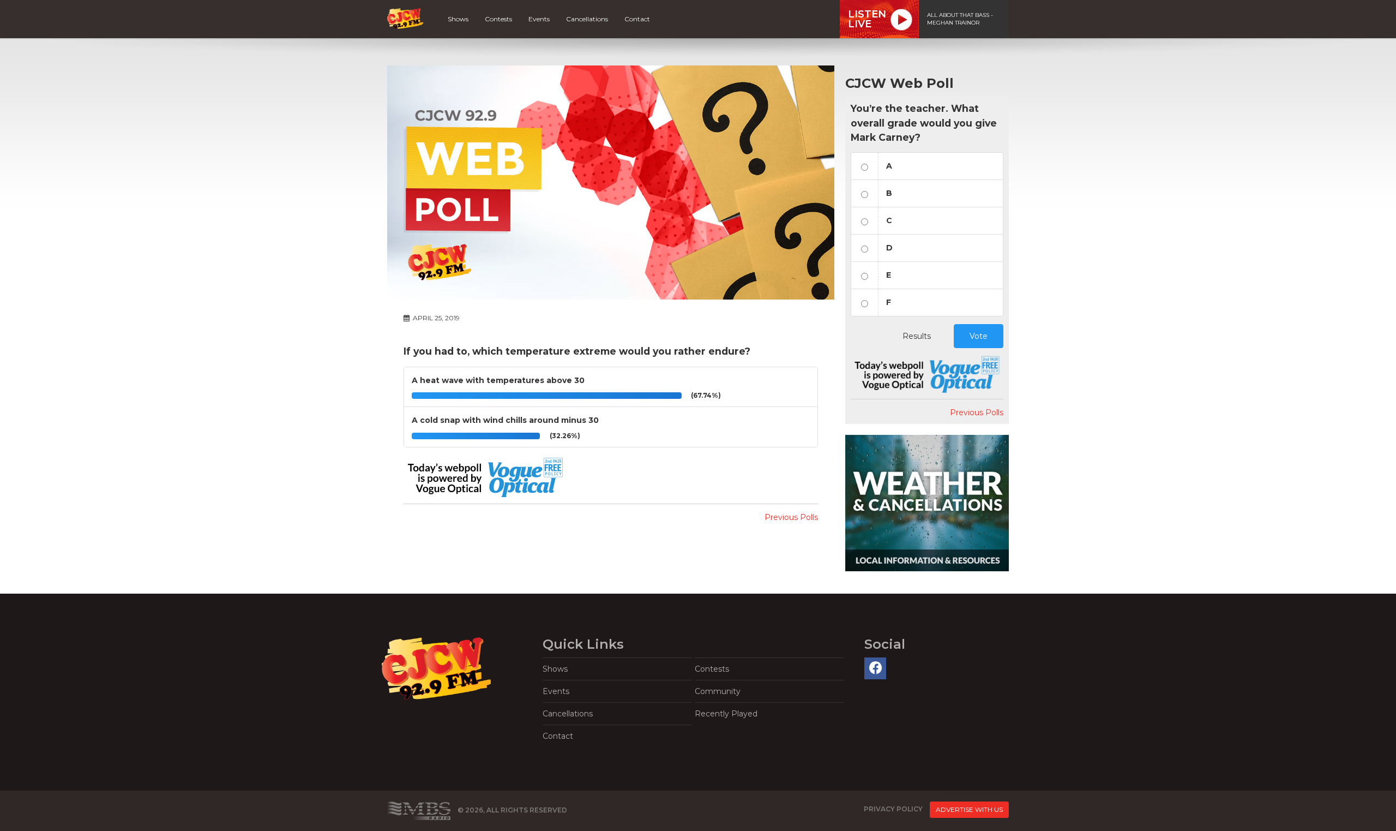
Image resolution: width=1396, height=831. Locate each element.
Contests (498, 19)
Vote (979, 336)
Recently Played (726, 714)
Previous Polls (791, 517)
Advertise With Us (969, 809)
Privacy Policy (893, 809)
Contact (637, 19)
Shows (458, 19)
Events (539, 19)
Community (718, 691)
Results (916, 336)
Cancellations (587, 19)
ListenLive (867, 19)
